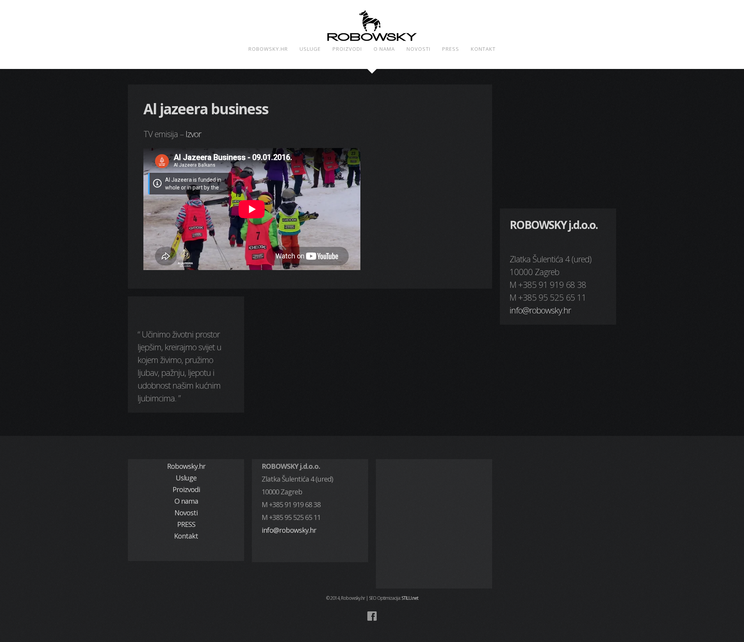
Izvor (193, 133)
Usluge (310, 48)
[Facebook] (372, 616)
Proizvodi (347, 48)
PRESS (450, 48)
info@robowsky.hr (540, 310)
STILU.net (409, 598)
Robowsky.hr (268, 48)
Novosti (418, 48)
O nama (384, 48)
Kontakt (483, 48)
